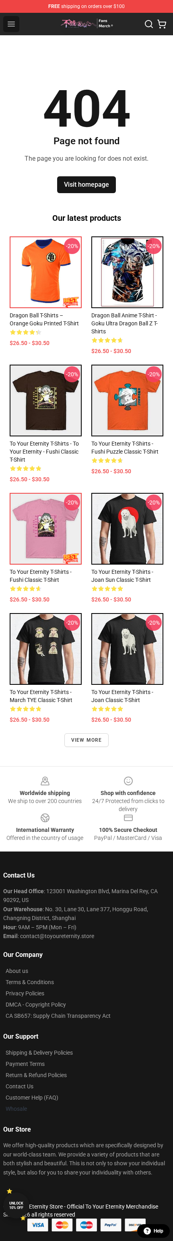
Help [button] (158, 1231)
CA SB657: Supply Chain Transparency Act (58, 1016)
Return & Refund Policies (36, 1075)
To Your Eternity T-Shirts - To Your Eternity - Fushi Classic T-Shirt (44, 451)
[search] (149, 24)
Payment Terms (25, 1064)
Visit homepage (86, 184)
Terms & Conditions (30, 982)
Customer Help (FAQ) (32, 1097)
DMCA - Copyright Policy (36, 1004)
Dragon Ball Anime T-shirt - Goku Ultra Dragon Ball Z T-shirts (124, 323)
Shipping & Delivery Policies (39, 1052)
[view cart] (162, 24)
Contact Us (19, 1086)
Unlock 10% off (16, 1205)
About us (17, 971)
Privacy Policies (25, 993)
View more (86, 740)
